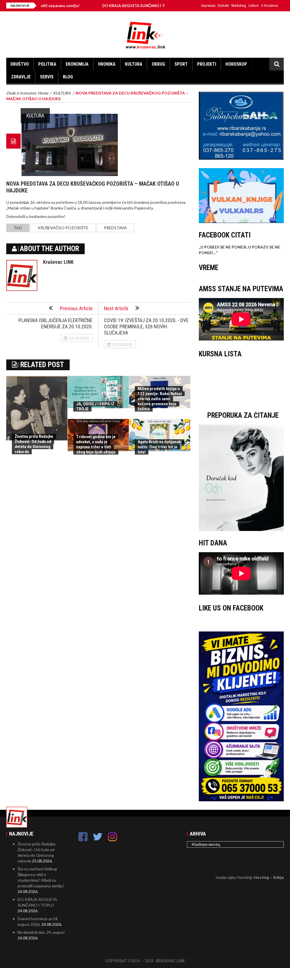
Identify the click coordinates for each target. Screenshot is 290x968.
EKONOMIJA (77, 64)
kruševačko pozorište (63, 227)
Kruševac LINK (58, 262)
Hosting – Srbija (269, 877)
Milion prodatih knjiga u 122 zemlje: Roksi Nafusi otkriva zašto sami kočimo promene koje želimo (160, 399)
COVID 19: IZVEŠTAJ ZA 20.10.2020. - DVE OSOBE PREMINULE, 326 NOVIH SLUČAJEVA (146, 326)
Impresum (208, 5)
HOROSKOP (236, 64)
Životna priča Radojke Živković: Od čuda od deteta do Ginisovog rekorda (34, 444)
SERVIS (47, 77)
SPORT (181, 64)
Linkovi (253, 5)
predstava (115, 227)
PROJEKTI (206, 64)
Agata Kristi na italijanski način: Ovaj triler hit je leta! (160, 447)
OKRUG (158, 64)
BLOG (68, 77)
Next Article (116, 308)
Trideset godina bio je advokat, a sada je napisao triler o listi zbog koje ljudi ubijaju (96, 444)
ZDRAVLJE (21, 77)
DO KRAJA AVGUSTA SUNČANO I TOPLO (114, 5)
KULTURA (133, 64)
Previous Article (76, 308)
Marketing (238, 5)
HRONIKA (107, 64)
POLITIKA (47, 64)
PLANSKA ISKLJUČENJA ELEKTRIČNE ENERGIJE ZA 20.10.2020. (55, 323)
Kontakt (223, 5)
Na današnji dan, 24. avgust (41, 932)
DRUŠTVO (19, 64)
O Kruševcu (269, 5)
